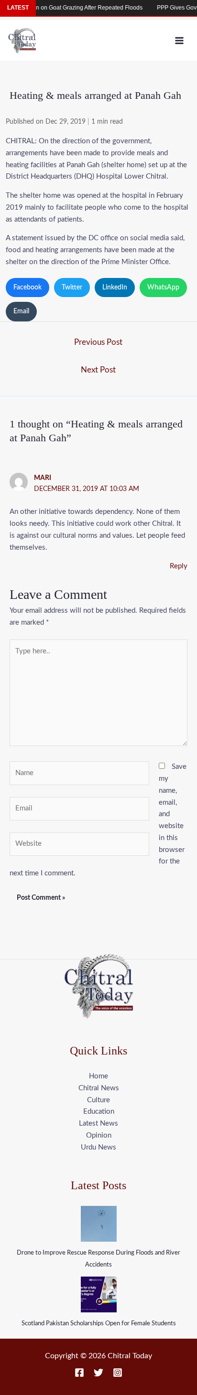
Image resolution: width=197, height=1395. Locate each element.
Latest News (98, 1123)
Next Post (98, 370)
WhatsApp (163, 287)
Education (98, 1111)
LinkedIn (114, 287)
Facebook (27, 287)
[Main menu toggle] (179, 40)
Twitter (72, 287)
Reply (178, 566)
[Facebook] (79, 1372)
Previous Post (98, 342)
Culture (98, 1100)
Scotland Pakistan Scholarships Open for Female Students (99, 1323)
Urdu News (98, 1147)
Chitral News (98, 1088)
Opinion (98, 1135)
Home (98, 1076)
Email (21, 311)
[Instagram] (117, 1372)
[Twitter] (98, 1372)
